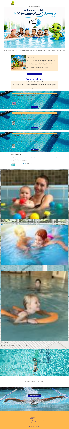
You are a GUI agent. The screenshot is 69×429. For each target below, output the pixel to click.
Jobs (43, 420)
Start (18, 3)
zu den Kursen (35, 106)
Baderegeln (14, 415)
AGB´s (43, 415)
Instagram (55, 416)
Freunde (44, 419)
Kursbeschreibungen (39, 3)
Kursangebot (24, 101)
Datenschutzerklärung (46, 417)
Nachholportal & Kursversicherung (49, 3)
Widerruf (44, 416)
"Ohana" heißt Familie (24, 3)
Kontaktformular (23, 163)
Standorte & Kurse (31, 3)
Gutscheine (32, 415)
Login (57, 3)
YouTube (19, 351)
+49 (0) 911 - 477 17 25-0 (34, 420)
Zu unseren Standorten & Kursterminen (34, 74)
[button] (34, 359)
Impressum (44, 418)
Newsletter (32, 422)
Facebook (55, 415)
